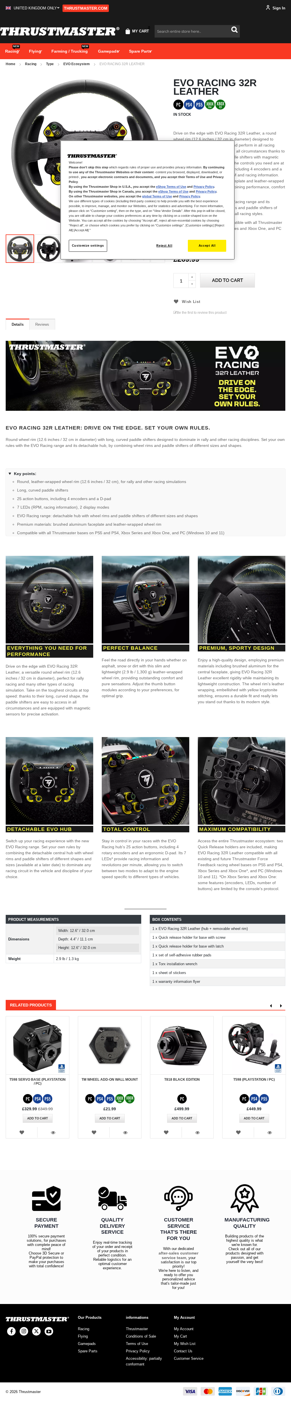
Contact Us (183, 1351)
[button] (33, 8)
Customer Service (188, 1358)
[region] (147, 200)
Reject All (164, 245)
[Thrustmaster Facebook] (11, 1331)
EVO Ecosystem (76, 64)
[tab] (18, 324)
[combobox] (197, 31)
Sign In (278, 8)
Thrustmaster (137, 1329)
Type (50, 64)
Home (10, 64)
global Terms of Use (157, 196)
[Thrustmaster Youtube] (49, 1331)
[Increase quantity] (192, 276)
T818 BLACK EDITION (182, 1080)
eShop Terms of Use (171, 186)
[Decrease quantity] (192, 284)
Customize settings (88, 245)
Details (18, 324)
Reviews (42, 324)
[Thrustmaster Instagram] (24, 1331)
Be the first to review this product (201, 313)
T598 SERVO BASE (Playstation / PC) (37, 1082)
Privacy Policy (204, 186)
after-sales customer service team (178, 1255)
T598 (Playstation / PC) (254, 1080)
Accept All (207, 245)
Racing (30, 64)
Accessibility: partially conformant (144, 1361)
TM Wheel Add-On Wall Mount (110, 1080)
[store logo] (59, 31)
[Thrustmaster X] (36, 1331)
